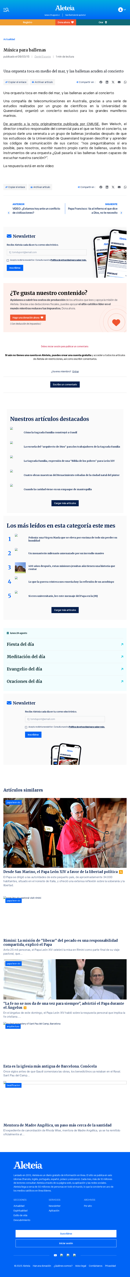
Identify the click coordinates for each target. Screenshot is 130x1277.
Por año (88, 1205)
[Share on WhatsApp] (125, 82)
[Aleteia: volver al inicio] (65, 8)
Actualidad (9, 39)
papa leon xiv (13, 802)
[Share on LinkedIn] (107, 82)
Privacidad (110, 1265)
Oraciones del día (24, 681)
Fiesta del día (20, 644)
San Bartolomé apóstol (75, 15)
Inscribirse (14, 267)
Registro (27, 22)
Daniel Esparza (43, 56)
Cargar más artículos (65, 503)
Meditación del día (26, 656)
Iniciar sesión (66, 1243)
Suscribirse (66, 1233)
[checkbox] (8, 260)
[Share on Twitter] (113, 82)
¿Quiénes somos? (63, 1265)
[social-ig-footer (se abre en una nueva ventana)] (74, 1255)
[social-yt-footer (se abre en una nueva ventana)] (55, 1255)
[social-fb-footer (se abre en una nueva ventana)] (61, 1255)
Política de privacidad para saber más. (69, 260)
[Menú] (22, 10)
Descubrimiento (22, 1220)
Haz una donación (42, 1265)
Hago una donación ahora (26, 317)
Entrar (75, 371)
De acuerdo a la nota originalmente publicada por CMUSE (51, 124)
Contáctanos (95, 1265)
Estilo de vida (20, 1215)
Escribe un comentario (65, 384)
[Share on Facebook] (101, 82)
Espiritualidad (20, 1210)
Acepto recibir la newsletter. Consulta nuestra (48, 260)
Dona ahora (64, 22)
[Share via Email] (119, 82)
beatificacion (13, 1085)
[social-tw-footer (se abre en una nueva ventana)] (68, 1255)
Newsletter (55, 1205)
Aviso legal (80, 1265)
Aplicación (54, 1210)
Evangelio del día (24, 669)
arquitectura (13, 1026)
